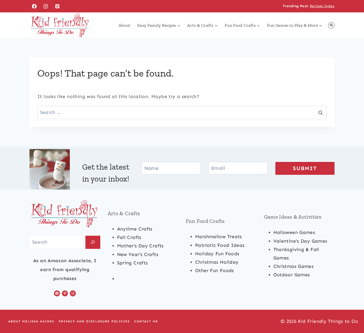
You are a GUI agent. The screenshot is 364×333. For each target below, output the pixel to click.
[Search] (92, 242)
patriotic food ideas (220, 245)
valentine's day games (300, 241)
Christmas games (293, 266)
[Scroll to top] (352, 313)
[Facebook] (34, 6)
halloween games (294, 232)
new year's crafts (137, 254)
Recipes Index (322, 6)
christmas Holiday (216, 262)
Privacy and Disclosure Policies (94, 321)
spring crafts (132, 263)
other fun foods (214, 270)
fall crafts (129, 237)
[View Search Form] (331, 25)
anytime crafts (135, 229)
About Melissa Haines (31, 321)
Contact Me (146, 321)
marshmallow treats (218, 236)
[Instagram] (46, 6)
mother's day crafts (140, 246)
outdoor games (291, 275)
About (124, 25)
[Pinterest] (57, 6)
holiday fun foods (217, 253)
